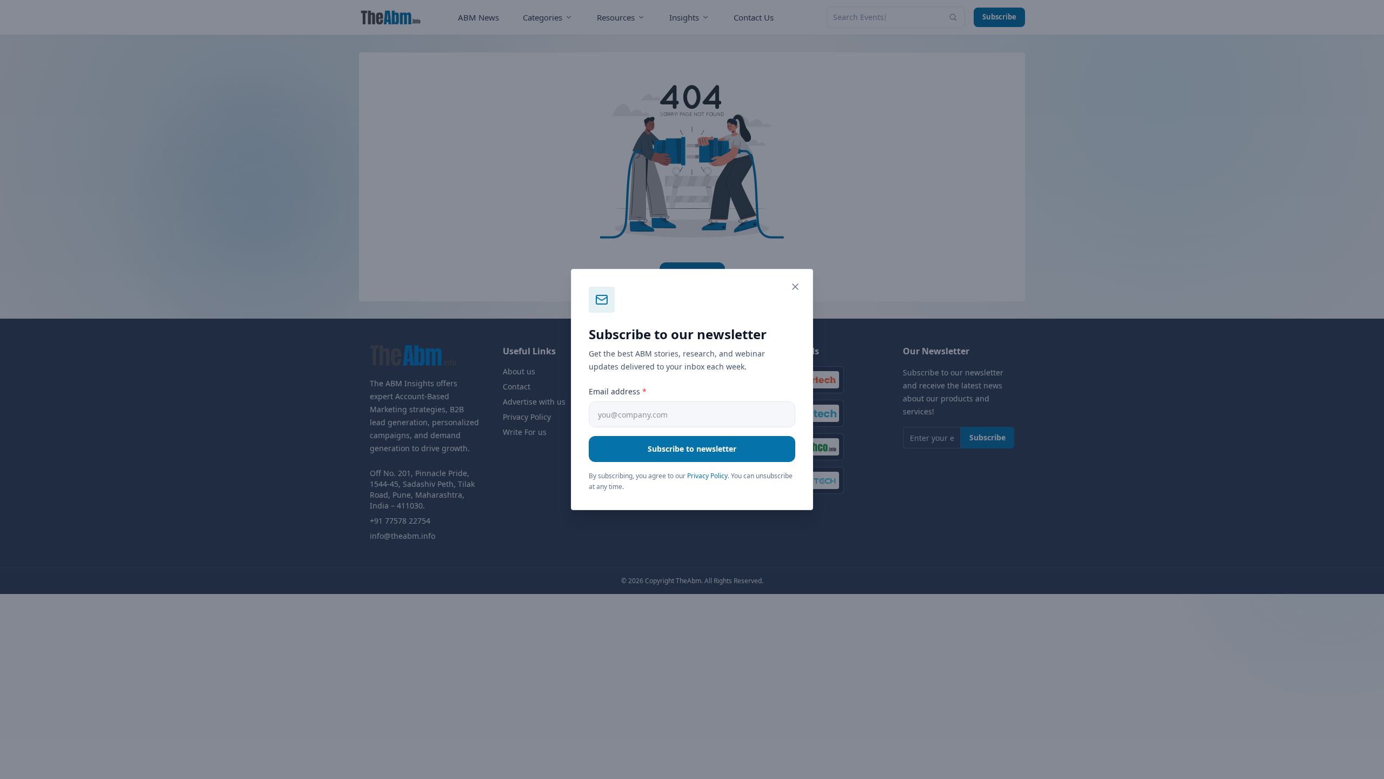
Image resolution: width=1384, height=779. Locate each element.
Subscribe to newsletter (692, 449)
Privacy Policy (707, 475)
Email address (618, 391)
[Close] (795, 286)
